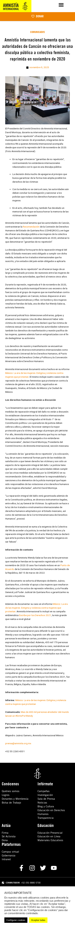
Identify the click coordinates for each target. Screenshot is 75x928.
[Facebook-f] (21, 868)
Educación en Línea (49, 836)
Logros (5, 795)
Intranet (6, 859)
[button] (61, 5)
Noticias (42, 802)
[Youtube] (54, 868)
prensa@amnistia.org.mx (18, 743)
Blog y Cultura (46, 806)
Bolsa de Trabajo (11, 802)
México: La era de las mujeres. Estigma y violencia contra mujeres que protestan (36, 608)
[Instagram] (32, 868)
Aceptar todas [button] (38, 920)
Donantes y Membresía (15, 798)
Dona (5, 840)
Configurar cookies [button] (15, 920)
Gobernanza (8, 855)
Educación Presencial (50, 832)
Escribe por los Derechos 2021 (35, 615)
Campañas (44, 791)
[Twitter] (43, 868)
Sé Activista (9, 836)
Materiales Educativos (50, 840)
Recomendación (31, 226)
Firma (5, 832)
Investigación (45, 795)
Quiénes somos (10, 791)
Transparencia (46, 817)
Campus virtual (10, 851)
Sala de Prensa (46, 798)
